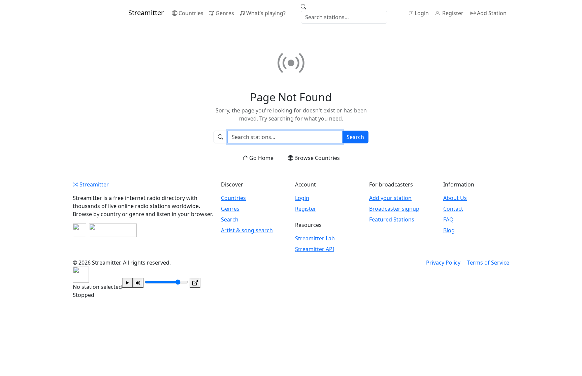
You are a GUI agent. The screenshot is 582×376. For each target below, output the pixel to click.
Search (355, 137)
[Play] (127, 283)
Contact (453, 208)
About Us (455, 198)
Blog (449, 230)
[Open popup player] (195, 283)
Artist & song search (247, 230)
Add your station (390, 198)
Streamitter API (314, 249)
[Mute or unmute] (138, 283)
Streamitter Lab (315, 238)
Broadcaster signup (394, 208)
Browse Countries (317, 158)
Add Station (492, 13)
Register (452, 13)
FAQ (448, 219)
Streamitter (93, 184)
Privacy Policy (443, 262)
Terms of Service (488, 262)
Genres (225, 13)
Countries (191, 13)
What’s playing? (266, 13)
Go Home (261, 158)
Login (422, 13)
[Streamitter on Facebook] (79, 230)
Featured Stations (391, 219)
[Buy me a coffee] (113, 230)
